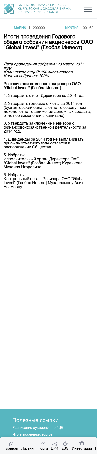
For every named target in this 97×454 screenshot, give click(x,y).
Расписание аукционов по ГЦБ (37, 428)
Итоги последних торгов (32, 434)
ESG (65, 448)
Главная (11, 448)
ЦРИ (54, 448)
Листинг (28, 448)
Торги (43, 448)
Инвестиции (82, 448)
